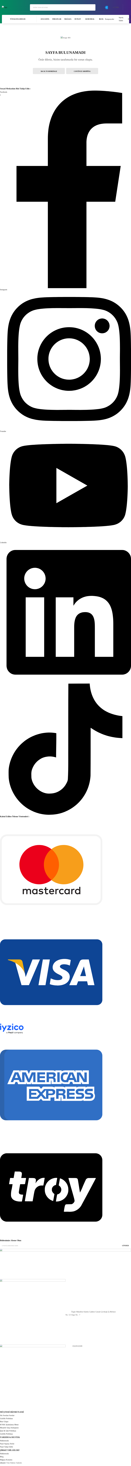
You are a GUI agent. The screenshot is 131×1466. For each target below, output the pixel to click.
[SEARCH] (92, 7)
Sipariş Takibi (121, 19)
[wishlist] (102, 7)
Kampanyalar (109, 19)
